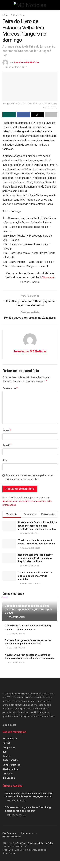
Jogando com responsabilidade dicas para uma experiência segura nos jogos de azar (28, 609)
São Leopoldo (10, 769)
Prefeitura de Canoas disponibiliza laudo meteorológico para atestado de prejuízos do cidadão (37, 525)
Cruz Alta (7, 773)
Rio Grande (8, 778)
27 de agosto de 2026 (15, 617)
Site (4, 460)
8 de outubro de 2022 (16, 67)
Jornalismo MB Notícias (26, 62)
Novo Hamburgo (11, 764)
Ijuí (4, 751)
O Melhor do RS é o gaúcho (40, 843)
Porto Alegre (9, 738)
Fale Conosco (9, 833)
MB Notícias (21, 843)
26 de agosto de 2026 (15, 662)
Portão (6, 743)
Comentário (10, 388)
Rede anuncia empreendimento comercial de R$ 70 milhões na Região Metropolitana (35, 558)
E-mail (7, 445)
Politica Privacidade (11, 836)
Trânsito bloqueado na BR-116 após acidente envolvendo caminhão (35, 575)
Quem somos (27, 833)
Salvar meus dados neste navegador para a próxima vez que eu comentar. (30, 477)
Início (5, 15)
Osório (6, 756)
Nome (6, 430)
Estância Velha (18, 15)
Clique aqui (48, 277)
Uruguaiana (8, 747)
